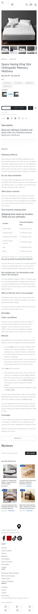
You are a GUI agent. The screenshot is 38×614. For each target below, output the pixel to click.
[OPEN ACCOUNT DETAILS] (35, 4)
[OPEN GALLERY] (19, 27)
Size (2, 79)
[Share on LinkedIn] (15, 118)
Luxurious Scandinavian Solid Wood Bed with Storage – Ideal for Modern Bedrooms (9, 507)
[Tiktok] (14, 538)
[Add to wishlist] (36, 108)
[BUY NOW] (30, 108)
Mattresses (12, 59)
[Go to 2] (14, 50)
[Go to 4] (31, 50)
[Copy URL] (26, 118)
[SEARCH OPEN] (26, 4)
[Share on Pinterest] (19, 118)
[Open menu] (12, 4)
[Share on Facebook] (11, 118)
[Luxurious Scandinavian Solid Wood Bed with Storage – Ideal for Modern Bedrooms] (10, 496)
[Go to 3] (22, 50)
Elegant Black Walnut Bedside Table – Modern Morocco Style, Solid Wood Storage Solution (27, 507)
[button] (19, 438)
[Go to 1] (5, 50)
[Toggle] (4, 149)
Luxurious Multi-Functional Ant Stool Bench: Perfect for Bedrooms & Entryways (27, 482)
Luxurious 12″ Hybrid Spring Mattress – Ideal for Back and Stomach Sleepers (8, 482)
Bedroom (4, 59)
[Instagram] (9, 538)
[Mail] (23, 118)
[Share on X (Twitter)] (8, 118)
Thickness (4, 90)
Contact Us (25, 399)
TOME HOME (27, 380)
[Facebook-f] (3, 538)
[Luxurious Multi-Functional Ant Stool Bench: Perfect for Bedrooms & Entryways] (28, 471)
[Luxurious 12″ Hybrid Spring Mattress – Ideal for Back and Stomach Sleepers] (10, 471)
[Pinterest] (19, 538)
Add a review (31, 453)
